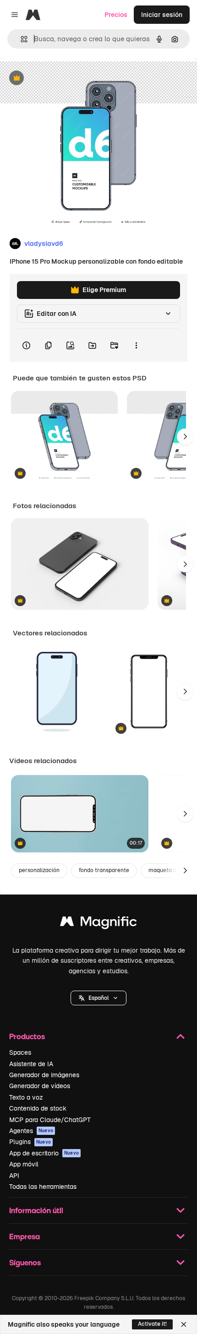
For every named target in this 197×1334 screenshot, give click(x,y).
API (14, 1175)
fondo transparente (104, 870)
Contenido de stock (37, 1108)
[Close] (183, 1324)
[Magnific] (98, 923)
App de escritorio (44, 1153)
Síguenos (25, 1262)
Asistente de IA (31, 1064)
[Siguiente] (185, 437)
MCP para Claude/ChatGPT (50, 1120)
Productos (27, 1036)
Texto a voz (26, 1097)
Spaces (20, 1052)
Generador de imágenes (44, 1075)
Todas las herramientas (43, 1186)
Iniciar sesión (161, 15)
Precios (115, 15)
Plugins (30, 1142)
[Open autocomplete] (20, 39)
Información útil (36, 1210)
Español (98, 998)
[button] (98, 998)
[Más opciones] (136, 345)
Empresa (24, 1236)
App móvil (23, 1164)
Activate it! (152, 1324)
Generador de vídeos (39, 1086)
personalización (39, 870)
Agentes (31, 1131)
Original (58, 78)
